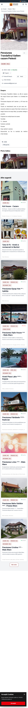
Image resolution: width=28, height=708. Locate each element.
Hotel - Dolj (13, 370)
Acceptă (13, 703)
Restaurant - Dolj (7, 285)
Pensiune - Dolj (14, 282)
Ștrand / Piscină (6, 329)
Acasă (4, 9)
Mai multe (14, 564)
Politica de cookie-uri (7, 699)
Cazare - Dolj (11, 9)
